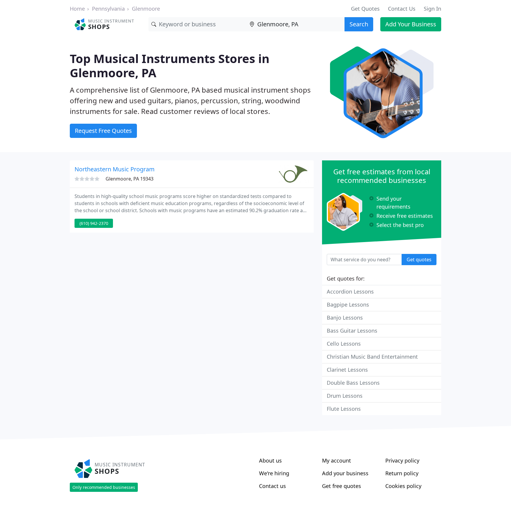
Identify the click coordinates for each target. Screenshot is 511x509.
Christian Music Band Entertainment (372, 356)
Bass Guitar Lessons (352, 330)
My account (336, 460)
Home (77, 8)
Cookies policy (403, 485)
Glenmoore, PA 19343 (129, 178)
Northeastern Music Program (115, 169)
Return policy (401, 473)
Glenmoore (146, 8)
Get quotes (419, 259)
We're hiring (274, 473)
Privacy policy (402, 460)
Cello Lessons (344, 343)
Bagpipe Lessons (348, 304)
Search (359, 24)
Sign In (432, 8)
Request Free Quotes (103, 131)
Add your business (345, 473)
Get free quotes (341, 485)
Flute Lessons (344, 408)
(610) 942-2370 (94, 223)
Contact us (272, 485)
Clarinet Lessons (347, 369)
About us (270, 460)
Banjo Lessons (345, 317)
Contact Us (401, 8)
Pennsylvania (108, 8)
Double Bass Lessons (353, 382)
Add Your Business (410, 24)
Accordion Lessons (350, 291)
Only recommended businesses (103, 487)
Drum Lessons (345, 395)
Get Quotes (365, 8)
